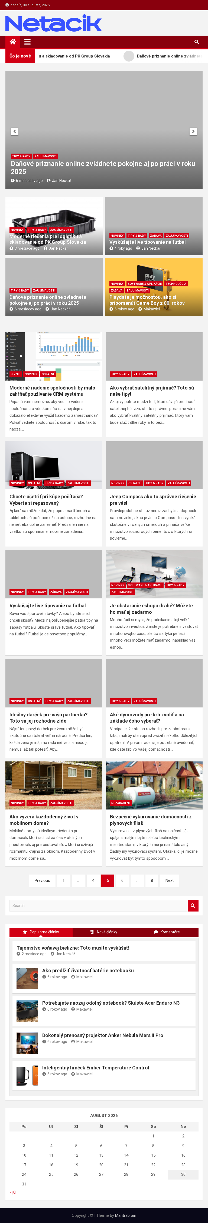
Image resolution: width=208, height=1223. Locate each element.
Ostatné (48, 374)
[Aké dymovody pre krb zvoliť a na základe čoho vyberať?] (154, 683)
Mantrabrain (125, 1215)
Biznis (16, 374)
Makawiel (152, 309)
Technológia (176, 284)
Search (193, 906)
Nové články (107, 932)
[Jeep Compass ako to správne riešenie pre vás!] (154, 465)
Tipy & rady (21, 156)
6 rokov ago (124, 309)
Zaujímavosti (45, 156)
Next (169, 880)
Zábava (156, 236)
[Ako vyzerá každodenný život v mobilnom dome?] (53, 785)
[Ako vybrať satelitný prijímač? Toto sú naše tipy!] (154, 356)
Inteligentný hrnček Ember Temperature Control (95, 1067)
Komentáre (170, 932)
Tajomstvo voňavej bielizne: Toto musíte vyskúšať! (73, 948)
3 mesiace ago (27, 248)
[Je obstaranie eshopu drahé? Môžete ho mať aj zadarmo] (154, 574)
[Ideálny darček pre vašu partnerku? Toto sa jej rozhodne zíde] (53, 683)
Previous (42, 880)
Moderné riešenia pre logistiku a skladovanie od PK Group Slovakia (47, 239)
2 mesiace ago (34, 954)
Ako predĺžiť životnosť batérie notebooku (88, 970)
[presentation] (14, 131)
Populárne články (44, 932)
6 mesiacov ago (29, 180)
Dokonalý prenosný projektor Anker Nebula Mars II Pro (102, 1035)
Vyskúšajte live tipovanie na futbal (147, 242)
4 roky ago (123, 248)
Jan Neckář (61, 180)
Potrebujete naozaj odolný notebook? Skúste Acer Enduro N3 (111, 1003)
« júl (12, 1192)
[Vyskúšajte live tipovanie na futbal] (53, 574)
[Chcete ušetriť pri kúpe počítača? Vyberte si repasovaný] (53, 465)
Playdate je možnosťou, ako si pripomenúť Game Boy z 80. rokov (147, 300)
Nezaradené (121, 803)
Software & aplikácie (145, 284)
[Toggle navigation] (27, 42)
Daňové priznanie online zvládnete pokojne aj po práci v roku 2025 (47, 300)
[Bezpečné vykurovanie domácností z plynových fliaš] (154, 785)
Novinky (17, 230)
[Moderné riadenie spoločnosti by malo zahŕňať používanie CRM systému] (53, 356)
